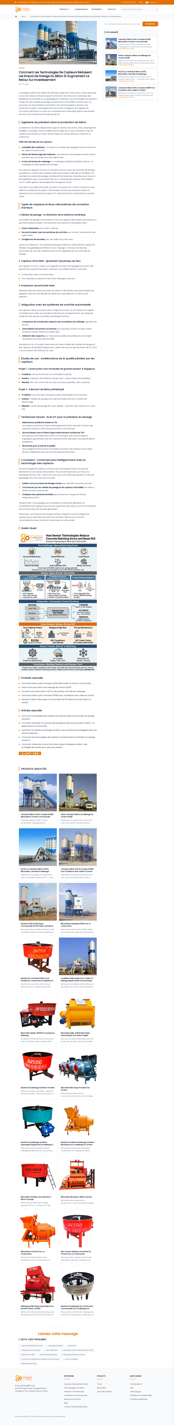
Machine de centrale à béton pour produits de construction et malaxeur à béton (37, 979)
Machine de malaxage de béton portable (37, 1087)
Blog (141, 2)
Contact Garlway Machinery (75, 1407)
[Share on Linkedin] (24, 753)
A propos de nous (128, 2)
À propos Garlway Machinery (76, 1384)
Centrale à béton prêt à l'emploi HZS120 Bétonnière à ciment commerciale (56, 683)
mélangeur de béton (55, 1346)
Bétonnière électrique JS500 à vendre (76, 1197)
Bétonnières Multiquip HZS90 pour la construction (76, 924)
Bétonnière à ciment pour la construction (33, 1252)
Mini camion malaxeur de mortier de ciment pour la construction (76, 1252)
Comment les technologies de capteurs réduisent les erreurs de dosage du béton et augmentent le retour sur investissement (75, 16)
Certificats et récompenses (75, 1395)
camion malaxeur (71, 1359)
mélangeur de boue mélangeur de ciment (78, 1350)
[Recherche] (157, 9)
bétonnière (72, 1346)
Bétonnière (101, 1388)
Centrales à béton (104, 1391)
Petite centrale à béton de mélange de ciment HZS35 (46, 687)
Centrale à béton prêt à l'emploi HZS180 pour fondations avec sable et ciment (58, 695)
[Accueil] (16, 16)
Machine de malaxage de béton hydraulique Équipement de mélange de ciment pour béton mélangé (37, 1143)
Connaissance (81, 9)
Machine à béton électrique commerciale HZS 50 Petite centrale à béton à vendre (37, 924)
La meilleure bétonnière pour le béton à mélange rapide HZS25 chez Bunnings (77, 979)
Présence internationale (74, 1391)
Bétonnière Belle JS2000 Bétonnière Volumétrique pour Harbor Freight (75, 1034)
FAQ (131, 1388)
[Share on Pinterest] (31, 753)
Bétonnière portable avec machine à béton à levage (36, 1198)
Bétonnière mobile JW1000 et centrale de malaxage (38, 1034)
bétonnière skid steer (29, 1364)
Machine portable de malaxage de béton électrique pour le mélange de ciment (77, 1143)
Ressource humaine (72, 1399)
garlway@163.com (27, 1385)
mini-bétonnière (51, 1350)
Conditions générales (138, 1399)
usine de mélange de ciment (32, 1346)
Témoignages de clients (74, 1388)
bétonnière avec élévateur (31, 1350)
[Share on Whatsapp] (39, 753)
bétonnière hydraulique (48, 1355)
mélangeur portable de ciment (73, 1355)
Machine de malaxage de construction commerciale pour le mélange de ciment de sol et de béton (77, 1307)
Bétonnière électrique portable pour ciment (75, 1088)
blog (23, 16)
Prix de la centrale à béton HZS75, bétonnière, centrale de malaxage (53, 691)
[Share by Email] (35, 753)
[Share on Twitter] (28, 753)
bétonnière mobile (28, 1355)
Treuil (99, 1384)
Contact (111, 9)
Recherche (150, 24)
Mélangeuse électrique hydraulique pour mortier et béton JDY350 (37, 1307)
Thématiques (135, 1391)
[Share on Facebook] (20, 753)
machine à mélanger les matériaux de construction (40, 1359)
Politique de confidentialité (141, 1395)
